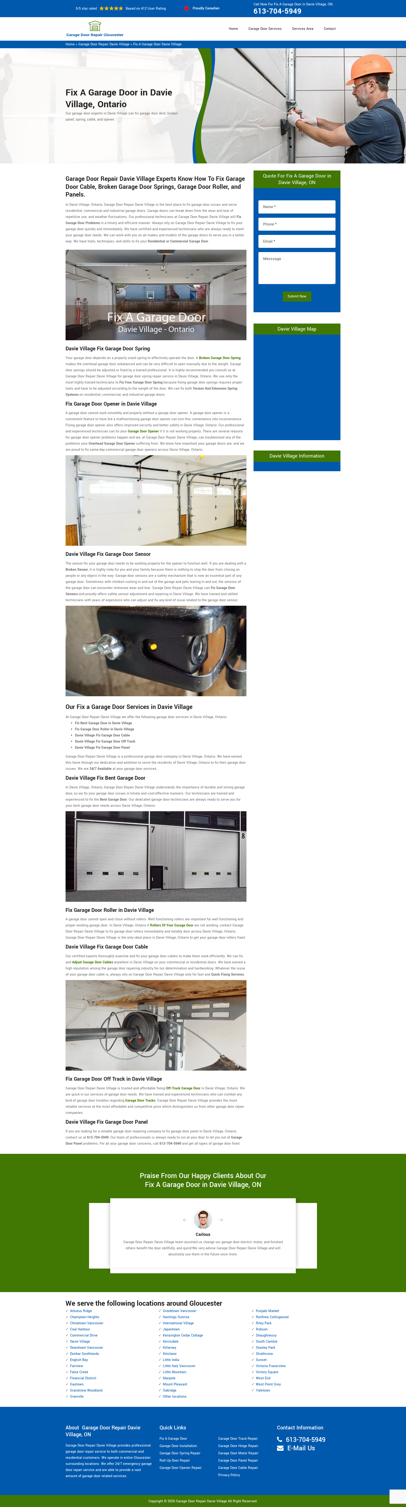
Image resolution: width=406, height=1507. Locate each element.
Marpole (169, 1378)
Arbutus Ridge (81, 1311)
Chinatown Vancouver (86, 1323)
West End (263, 1378)
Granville (77, 1396)
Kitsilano (169, 1353)
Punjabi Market (267, 1311)
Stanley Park (265, 1347)
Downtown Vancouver (86, 1347)
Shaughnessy (266, 1335)
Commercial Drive (84, 1335)
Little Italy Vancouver (179, 1366)
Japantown (171, 1329)
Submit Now (297, 296)
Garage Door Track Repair (238, 1438)
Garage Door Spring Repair (180, 1453)
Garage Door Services (265, 28)
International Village (178, 1323)
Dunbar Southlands (84, 1353)
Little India (171, 1359)
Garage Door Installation (178, 1446)
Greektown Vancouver (179, 1311)
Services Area (302, 28)
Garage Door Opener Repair (181, 1467)
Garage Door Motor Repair (238, 1453)
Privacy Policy (229, 1475)
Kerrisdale (171, 1341)
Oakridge (169, 1390)
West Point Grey (268, 1384)
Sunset (261, 1359)
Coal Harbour (80, 1329)
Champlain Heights (84, 1317)
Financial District (83, 1378)
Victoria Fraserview (271, 1366)
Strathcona (264, 1353)
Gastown (77, 1384)
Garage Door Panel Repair (238, 1460)
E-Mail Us (301, 1448)
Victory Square (267, 1372)
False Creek (79, 1372)
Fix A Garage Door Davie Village (157, 44)
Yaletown (263, 1390)
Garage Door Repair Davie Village (103, 44)
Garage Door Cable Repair (238, 1467)
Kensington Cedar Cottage (183, 1335)
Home (233, 28)
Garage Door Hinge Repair (238, 1446)
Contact (330, 28)
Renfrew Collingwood (272, 1317)
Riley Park (263, 1323)
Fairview (76, 1366)
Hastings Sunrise (176, 1317)
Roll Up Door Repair (175, 1460)
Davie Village (80, 1341)
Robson (262, 1329)
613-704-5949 (277, 11)
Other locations (175, 1396)
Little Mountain (174, 1372)
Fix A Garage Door (173, 1438)
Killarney (169, 1347)
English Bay (79, 1359)
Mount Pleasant (175, 1384)
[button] (189, 1220)
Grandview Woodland (86, 1390)
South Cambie (266, 1341)
